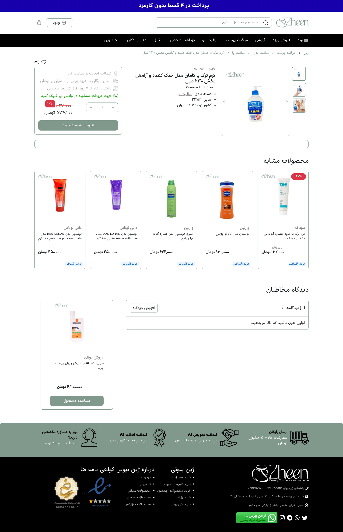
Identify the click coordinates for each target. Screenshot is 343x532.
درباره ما (145, 477)
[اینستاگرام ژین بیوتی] (282, 518)
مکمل (158, 40)
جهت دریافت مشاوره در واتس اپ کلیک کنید (76, 96)
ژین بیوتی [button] (182, 469)
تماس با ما (143, 484)
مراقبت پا (238, 52)
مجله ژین (111, 40)
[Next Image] (287, 101)
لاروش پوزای (94, 357)
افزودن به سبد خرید (78, 125)
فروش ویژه (281, 40)
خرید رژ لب (183, 497)
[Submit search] (266, 22)
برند (300, 40)
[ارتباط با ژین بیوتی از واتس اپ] (297, 518)
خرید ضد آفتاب (180, 477)
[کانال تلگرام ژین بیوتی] (290, 518)
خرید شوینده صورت (177, 484)
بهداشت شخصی (182, 40)
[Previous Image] (224, 101)
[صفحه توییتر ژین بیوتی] (305, 518)
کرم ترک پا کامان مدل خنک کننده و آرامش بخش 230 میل (183, 52)
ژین (306, 52)
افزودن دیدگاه (144, 308)
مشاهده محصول (76, 401)
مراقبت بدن (261, 52)
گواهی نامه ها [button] (97, 469)
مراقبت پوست (237, 40)
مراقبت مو (210, 40)
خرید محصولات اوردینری (174, 490)
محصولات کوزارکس (138, 504)
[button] (36, 62)
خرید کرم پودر (181, 504)
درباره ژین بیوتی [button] (135, 469)
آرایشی (260, 40)
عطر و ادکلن (136, 40)
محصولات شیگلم (139, 490)
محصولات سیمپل (139, 497)
